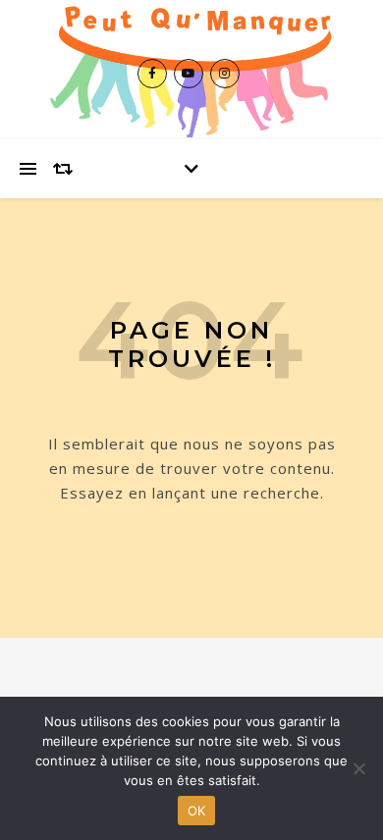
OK (197, 810)
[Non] (358, 768)
